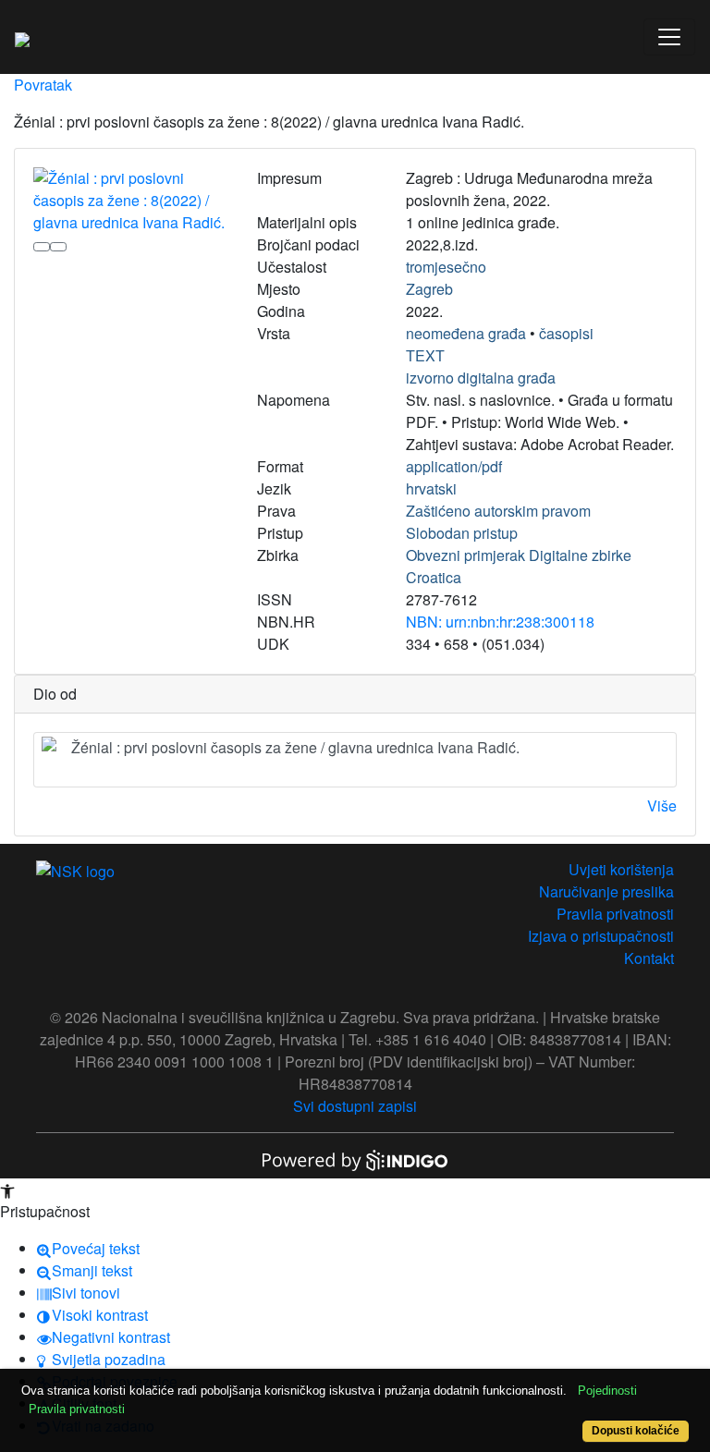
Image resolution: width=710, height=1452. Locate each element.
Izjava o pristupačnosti (601, 935)
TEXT (425, 355)
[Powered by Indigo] (355, 1158)
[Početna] (22, 36)
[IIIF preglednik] (41, 246)
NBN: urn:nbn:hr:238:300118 (500, 621)
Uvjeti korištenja (621, 869)
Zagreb (429, 288)
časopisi (566, 333)
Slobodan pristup (462, 532)
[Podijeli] (58, 246)
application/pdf (454, 466)
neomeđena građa (466, 333)
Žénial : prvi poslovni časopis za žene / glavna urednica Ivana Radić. (295, 747)
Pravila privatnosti (615, 913)
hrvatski (431, 488)
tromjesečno (446, 266)
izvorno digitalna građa (481, 377)
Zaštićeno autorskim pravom (498, 510)
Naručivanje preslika (606, 891)
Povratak (43, 84)
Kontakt (649, 958)
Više (662, 805)
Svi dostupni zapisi (355, 1105)
